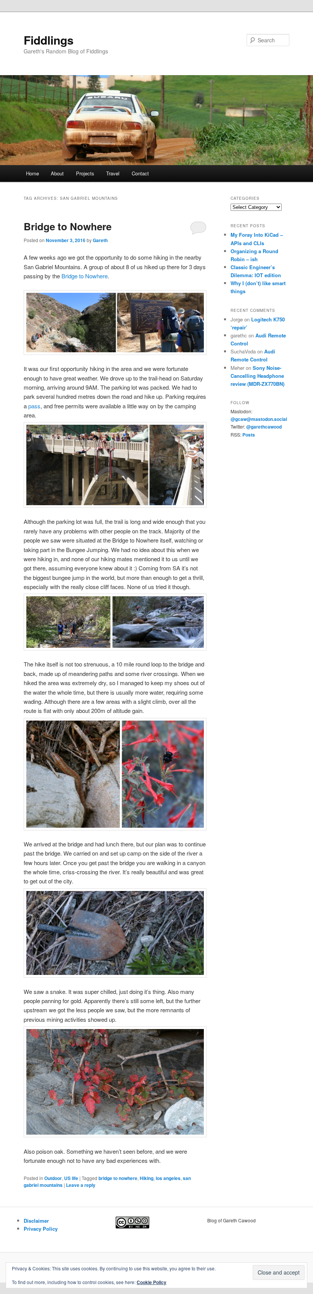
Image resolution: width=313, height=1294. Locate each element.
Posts (248, 434)
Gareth (100, 240)
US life (71, 1178)
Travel (112, 173)
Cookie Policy (151, 1282)
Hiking (146, 1178)
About (57, 173)
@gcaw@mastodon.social (259, 419)
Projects (85, 173)
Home (32, 173)
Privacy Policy (41, 1228)
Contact (140, 173)
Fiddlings (49, 40)
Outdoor (53, 1178)
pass (34, 406)
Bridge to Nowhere (67, 226)
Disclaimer (36, 1220)
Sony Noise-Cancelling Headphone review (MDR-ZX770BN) (257, 375)
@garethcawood (264, 426)
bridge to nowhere (117, 1178)
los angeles (168, 1178)
